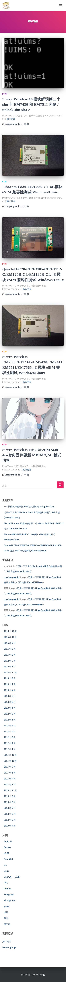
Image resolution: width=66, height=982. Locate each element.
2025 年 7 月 (10, 643)
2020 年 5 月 (10, 820)
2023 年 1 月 (10, 708)
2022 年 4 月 (10, 731)
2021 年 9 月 (10, 767)
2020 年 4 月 (10, 826)
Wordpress (9, 900)
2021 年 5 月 (10, 773)
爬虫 (6, 918)
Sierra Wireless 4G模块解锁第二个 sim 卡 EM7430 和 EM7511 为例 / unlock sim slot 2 (31, 104)
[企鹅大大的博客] (7, 5)
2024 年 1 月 (10, 666)
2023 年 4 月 (10, 690)
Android (8, 841)
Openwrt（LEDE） (13, 877)
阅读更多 (11, 119)
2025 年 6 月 (10, 649)
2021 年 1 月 (10, 784)
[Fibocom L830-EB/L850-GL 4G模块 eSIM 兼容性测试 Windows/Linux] (33, 155)
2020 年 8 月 (10, 802)
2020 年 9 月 (10, 796)
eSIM (4, 94)
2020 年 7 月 (10, 808)
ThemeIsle (36, 974)
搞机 (6, 912)
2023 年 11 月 (10, 672)
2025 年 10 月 (10, 637)
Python (7, 888)
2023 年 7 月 (10, 684)
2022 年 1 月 (10, 749)
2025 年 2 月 (10, 655)
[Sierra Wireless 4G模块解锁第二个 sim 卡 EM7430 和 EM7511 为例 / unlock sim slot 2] (33, 63)
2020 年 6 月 (10, 814)
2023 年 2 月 (10, 702)
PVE (6, 882)
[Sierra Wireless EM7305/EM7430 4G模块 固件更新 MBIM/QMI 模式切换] (33, 418)
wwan (6, 906)
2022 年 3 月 (10, 737)
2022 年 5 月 (10, 725)
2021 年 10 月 (10, 761)
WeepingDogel (9, 947)
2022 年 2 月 (10, 743)
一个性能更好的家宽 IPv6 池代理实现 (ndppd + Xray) (29, 506)
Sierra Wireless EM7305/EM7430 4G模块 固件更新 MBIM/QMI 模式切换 (31, 455)
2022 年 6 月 (10, 720)
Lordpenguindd (11, 577)
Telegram (9, 894)
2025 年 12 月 (10, 631)
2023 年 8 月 (10, 678)
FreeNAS (8, 859)
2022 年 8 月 (10, 714)
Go (5, 865)
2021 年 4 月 (10, 778)
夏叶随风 (6, 941)
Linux (6, 871)
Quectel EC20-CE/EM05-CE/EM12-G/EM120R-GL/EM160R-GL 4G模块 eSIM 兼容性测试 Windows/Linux (33, 274)
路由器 (7, 924)
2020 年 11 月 (10, 790)
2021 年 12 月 (10, 755)
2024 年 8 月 (10, 661)
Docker (7, 847)
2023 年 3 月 (10, 696)
